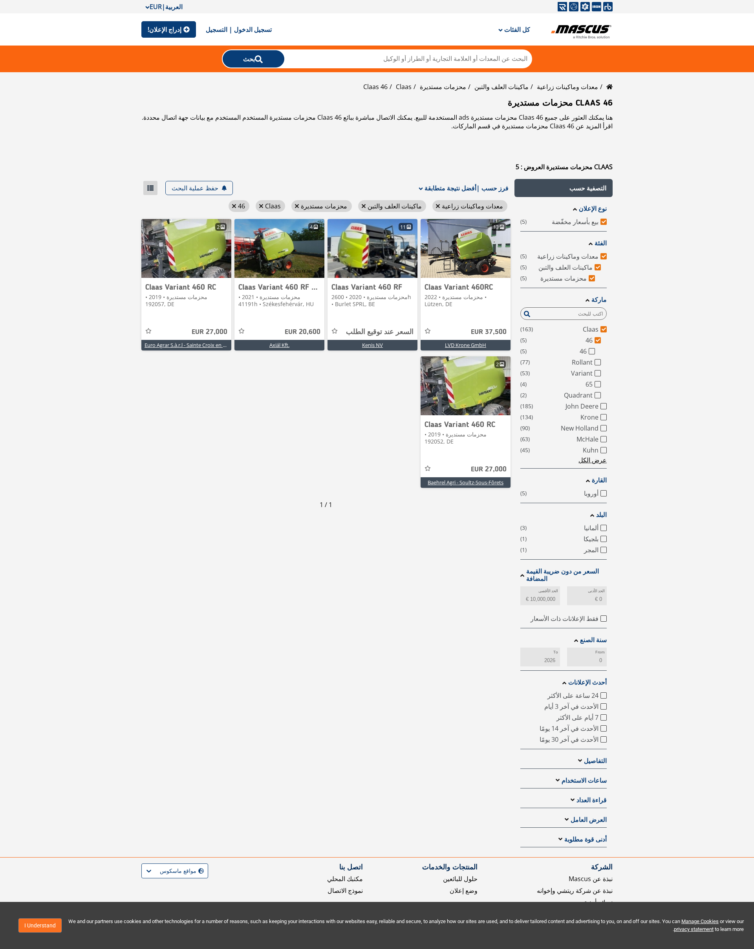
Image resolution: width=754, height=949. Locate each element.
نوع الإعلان (593, 208)
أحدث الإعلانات (587, 682)
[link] (466, 248)
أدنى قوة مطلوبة (585, 839)
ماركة (599, 299)
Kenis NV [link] (372, 345)
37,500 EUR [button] (489, 332)
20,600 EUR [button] (302, 332)
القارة (599, 480)
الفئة (601, 243)
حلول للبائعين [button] (460, 878)
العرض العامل (589, 819)
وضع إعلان (464, 890)
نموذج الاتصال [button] (345, 890)
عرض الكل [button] (592, 460)
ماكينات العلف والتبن (501, 86)
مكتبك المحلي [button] (345, 878)
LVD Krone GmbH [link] (465, 345)
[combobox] (203, 871)
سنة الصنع (593, 640)
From (600, 652)
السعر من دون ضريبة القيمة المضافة (562, 575)
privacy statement (694, 929)
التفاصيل (595, 760)
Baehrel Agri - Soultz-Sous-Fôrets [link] (465, 482)
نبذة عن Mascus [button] (591, 878)
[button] (563, 188)
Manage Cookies (700, 921)
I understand (40, 925)
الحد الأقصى (548, 591)
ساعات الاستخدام (584, 780)
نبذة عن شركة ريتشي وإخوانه (575, 890)
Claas (404, 86)
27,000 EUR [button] (209, 332)
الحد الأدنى (596, 591)
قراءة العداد (591, 800)
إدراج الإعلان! (164, 29)
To (555, 652)
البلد (601, 514)
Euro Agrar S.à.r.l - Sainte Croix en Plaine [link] (191, 345)
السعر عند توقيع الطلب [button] (380, 332)
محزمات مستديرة (443, 86)
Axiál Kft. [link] (279, 345)
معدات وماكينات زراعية (567, 86)
